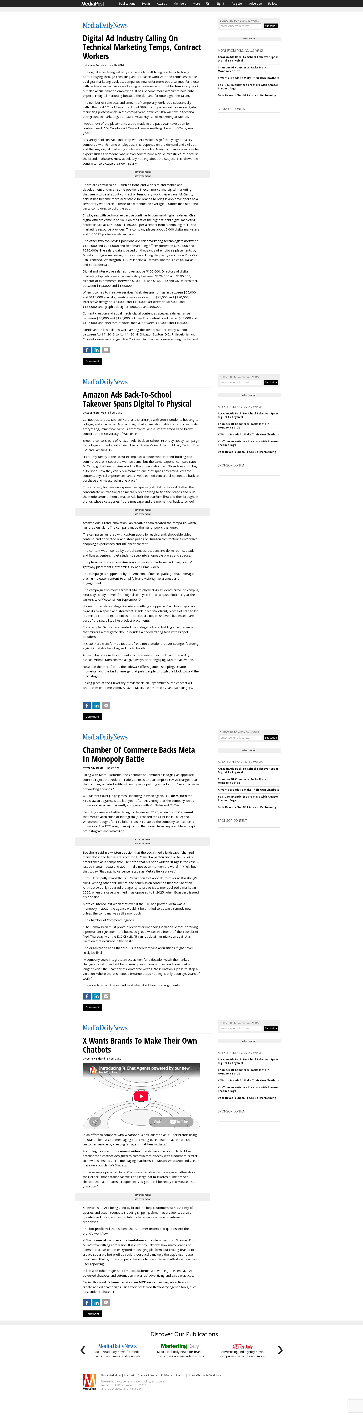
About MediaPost (111, 1375)
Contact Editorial (148, 1375)
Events (146, 3)
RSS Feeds (166, 1375)
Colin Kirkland (95, 1058)
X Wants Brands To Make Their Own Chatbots (248, 78)
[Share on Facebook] (87, 350)
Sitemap (180, 1375)
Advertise (255, 3)
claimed (187, 812)
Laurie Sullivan (96, 65)
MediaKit (129, 1375)
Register (237, 3)
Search (208, 3)
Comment (92, 361)
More (196, 3)
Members (179, 3)
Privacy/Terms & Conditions (204, 1375)
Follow (272, 3)
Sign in (221, 3)
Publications (127, 3)
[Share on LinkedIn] (96, 350)
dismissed (179, 796)
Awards (162, 3)
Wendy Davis (94, 768)
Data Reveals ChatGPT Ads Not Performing (247, 95)
